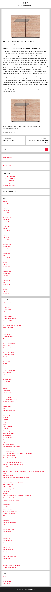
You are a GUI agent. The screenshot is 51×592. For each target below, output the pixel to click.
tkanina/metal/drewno (8, 554)
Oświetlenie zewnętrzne (8, 433)
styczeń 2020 (6, 237)
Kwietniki (5, 388)
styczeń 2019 (6, 264)
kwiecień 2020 (6, 230)
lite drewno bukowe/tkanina (9, 395)
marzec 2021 (6, 206)
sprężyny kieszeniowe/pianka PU (10, 518)
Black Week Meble (7, 165)
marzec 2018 (6, 287)
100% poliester (6, 311)
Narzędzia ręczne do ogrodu (9, 422)
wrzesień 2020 (6, 219)
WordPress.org (6, 583)
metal (4, 408)
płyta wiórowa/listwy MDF (9, 486)
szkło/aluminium (7, 538)
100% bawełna (6, 305)
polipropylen (6, 491)
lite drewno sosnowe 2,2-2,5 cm (10, 399)
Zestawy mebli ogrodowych (9, 567)
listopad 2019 (6, 242)
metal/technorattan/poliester (9, 410)
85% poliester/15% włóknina (9, 320)
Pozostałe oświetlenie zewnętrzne (11, 500)
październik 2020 (7, 217)
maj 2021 (5, 201)
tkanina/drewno (6, 547)
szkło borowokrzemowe (8, 529)
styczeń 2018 (6, 291)
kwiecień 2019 (6, 257)
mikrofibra (5, 417)
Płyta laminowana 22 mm (9, 455)
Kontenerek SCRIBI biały (9, 178)
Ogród (4, 424)
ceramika (5, 329)
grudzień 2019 (6, 239)
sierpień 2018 (6, 275)
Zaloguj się (5, 576)
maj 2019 (5, 255)
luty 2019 (5, 262)
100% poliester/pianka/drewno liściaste (12, 314)
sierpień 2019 (6, 248)
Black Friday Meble (7, 157)
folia (4, 368)
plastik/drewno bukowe (8, 444)
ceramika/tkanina (7, 332)
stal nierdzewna (6, 520)
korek (4, 383)
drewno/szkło (6, 359)
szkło (4, 527)
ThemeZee (32, 589)
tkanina (4, 542)
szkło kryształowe (7, 531)
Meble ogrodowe (7, 406)
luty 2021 (5, 208)
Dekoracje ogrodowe (8, 336)
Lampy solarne (6, 390)
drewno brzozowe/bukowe (9, 343)
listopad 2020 (6, 215)
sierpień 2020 (6, 221)
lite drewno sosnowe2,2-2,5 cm (10, 401)
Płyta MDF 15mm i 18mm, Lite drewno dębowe (14, 469)
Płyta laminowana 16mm (8, 451)
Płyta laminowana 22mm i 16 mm (10, 457)
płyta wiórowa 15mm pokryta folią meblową (13, 482)
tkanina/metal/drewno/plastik (9, 556)
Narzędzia (5, 419)
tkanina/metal (6, 551)
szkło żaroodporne (7, 536)
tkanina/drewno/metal (8, 549)
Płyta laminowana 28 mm (9, 460)
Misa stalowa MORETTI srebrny (10, 180)
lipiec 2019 (5, 251)
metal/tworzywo (6, 415)
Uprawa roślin (6, 563)
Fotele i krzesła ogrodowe (9, 370)
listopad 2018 (6, 269)
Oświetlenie (5, 428)
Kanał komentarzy (7, 581)
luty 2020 (5, 235)
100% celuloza (6, 307)
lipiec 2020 (5, 224)
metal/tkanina (6, 413)
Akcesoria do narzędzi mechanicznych (12, 325)
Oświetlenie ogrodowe (8, 431)
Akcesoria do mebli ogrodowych (10, 323)
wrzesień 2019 (6, 246)
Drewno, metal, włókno (8, 354)
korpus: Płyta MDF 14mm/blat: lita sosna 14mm (14, 386)
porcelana (5, 493)
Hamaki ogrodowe (7, 372)
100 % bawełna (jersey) (8, 302)
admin (18, 44)
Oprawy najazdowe (7, 426)
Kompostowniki (6, 381)
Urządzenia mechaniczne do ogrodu (11, 565)
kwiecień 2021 (6, 203)
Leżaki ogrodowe (7, 392)
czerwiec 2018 (6, 280)
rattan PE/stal (6, 506)
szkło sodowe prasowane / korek (10, 533)
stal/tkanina (5, 524)
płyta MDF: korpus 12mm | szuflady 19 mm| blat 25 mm (16, 477)
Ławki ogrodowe (6, 404)
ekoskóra (5, 363)
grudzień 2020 (6, 212)
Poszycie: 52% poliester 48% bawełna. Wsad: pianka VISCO (17, 495)
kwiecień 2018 (6, 284)
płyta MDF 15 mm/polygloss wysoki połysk (13, 464)
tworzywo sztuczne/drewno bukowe (11, 560)
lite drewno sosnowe (7, 397)
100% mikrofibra (7, 309)
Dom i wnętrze (6, 338)
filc (3, 365)
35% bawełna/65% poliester (9, 318)
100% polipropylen (7, 316)
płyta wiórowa (6, 480)
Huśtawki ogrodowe (7, 374)
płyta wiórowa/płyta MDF (10, 132)
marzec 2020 (6, 233)
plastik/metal (6, 448)
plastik (4, 442)
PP (3, 502)
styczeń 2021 (6, 210)
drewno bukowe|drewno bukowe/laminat (12, 350)
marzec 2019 (6, 260)
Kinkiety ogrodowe (7, 379)
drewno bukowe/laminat (8, 347)
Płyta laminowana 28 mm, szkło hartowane (13, 462)
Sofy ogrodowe (6, 515)
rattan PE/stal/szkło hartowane (10, 511)
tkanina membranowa (8, 545)
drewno (4, 341)
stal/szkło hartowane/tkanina (9, 522)
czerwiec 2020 (6, 226)
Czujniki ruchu (6, 334)
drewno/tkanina (6, 361)
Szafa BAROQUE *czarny (9, 185)
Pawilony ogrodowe (7, 437)
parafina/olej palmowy (8, 435)
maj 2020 (5, 228)
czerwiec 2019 (6, 253)
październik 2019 (7, 244)
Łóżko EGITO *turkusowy (9, 176)
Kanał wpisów (6, 579)
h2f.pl (26, 3)
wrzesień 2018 (6, 273)
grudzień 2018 (6, 266)
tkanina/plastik (6, 558)
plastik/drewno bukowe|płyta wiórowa (11, 446)
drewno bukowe (6, 345)
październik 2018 (7, 271)
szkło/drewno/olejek (7, 540)
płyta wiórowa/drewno (8, 484)
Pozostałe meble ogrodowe (9, 497)
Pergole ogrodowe (7, 439)
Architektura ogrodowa (8, 327)
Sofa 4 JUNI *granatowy (8, 183)
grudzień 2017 (6, 293)
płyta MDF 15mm (7, 466)
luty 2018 (5, 289)
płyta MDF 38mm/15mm (8, 475)
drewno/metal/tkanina (8, 356)
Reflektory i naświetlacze (9, 513)
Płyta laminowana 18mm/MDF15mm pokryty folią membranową (17, 453)
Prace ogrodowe (7, 504)
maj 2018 (5, 282)
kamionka (5, 377)
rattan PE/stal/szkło (7, 509)
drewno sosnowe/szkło (8, 352)
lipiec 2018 (5, 278)
